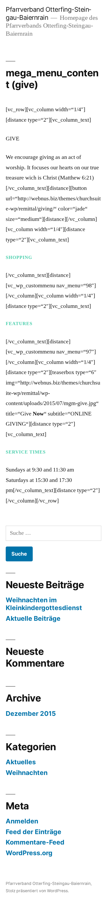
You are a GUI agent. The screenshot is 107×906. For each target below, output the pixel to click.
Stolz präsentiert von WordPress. (37, 890)
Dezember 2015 (31, 713)
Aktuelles (21, 762)
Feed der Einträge (33, 832)
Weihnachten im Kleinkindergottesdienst (44, 604)
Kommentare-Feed (35, 842)
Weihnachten (27, 773)
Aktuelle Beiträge (33, 618)
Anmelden (22, 821)
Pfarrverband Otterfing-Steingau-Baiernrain (48, 883)
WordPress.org (29, 853)
